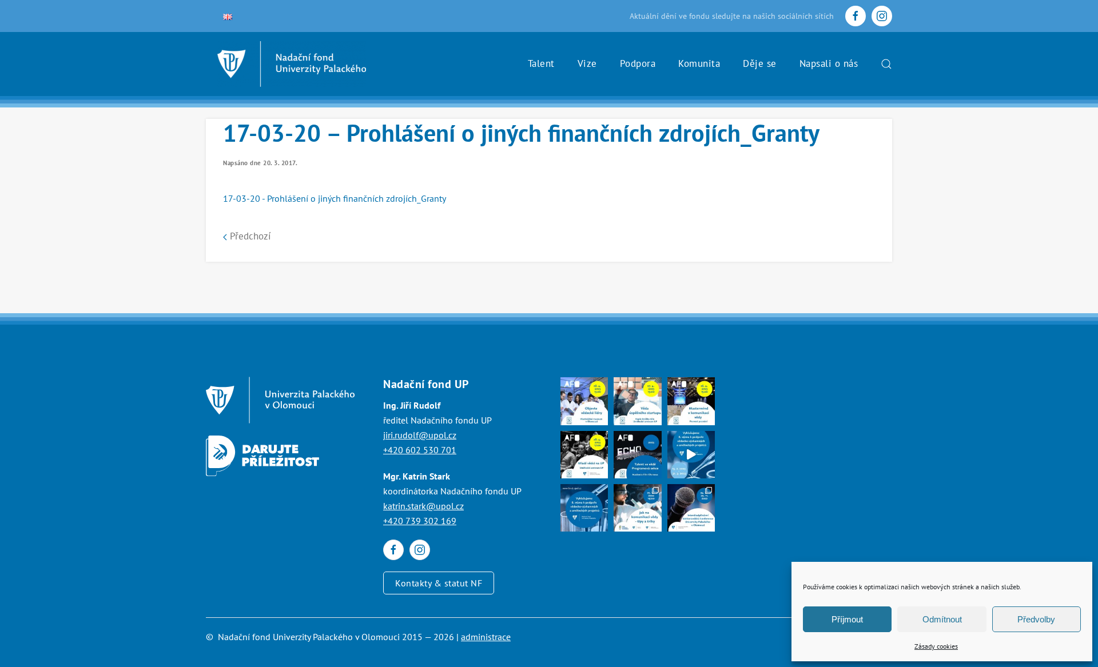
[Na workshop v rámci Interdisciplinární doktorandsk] (637, 508)
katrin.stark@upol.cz (423, 506)
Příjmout (847, 619)
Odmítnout (942, 619)
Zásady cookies (936, 646)
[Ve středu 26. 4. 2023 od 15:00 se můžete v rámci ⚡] (691, 401)
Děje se (760, 63)
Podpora (638, 63)
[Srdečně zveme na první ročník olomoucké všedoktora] (691, 508)
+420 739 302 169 (419, 520)
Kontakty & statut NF (438, 583)
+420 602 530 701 (419, 450)
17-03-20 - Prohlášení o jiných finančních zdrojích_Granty (334, 198)
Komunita (699, 63)
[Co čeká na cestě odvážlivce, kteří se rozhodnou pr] (637, 401)
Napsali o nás (828, 63)
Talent (541, 63)
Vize (587, 63)
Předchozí (249, 236)
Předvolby (1036, 619)
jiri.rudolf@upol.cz (419, 435)
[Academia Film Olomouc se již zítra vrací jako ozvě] (637, 454)
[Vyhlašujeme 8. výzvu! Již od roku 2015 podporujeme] (691, 454)
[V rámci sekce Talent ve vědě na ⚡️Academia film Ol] (584, 454)
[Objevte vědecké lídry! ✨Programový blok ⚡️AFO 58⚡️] (584, 401)
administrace (486, 636)
